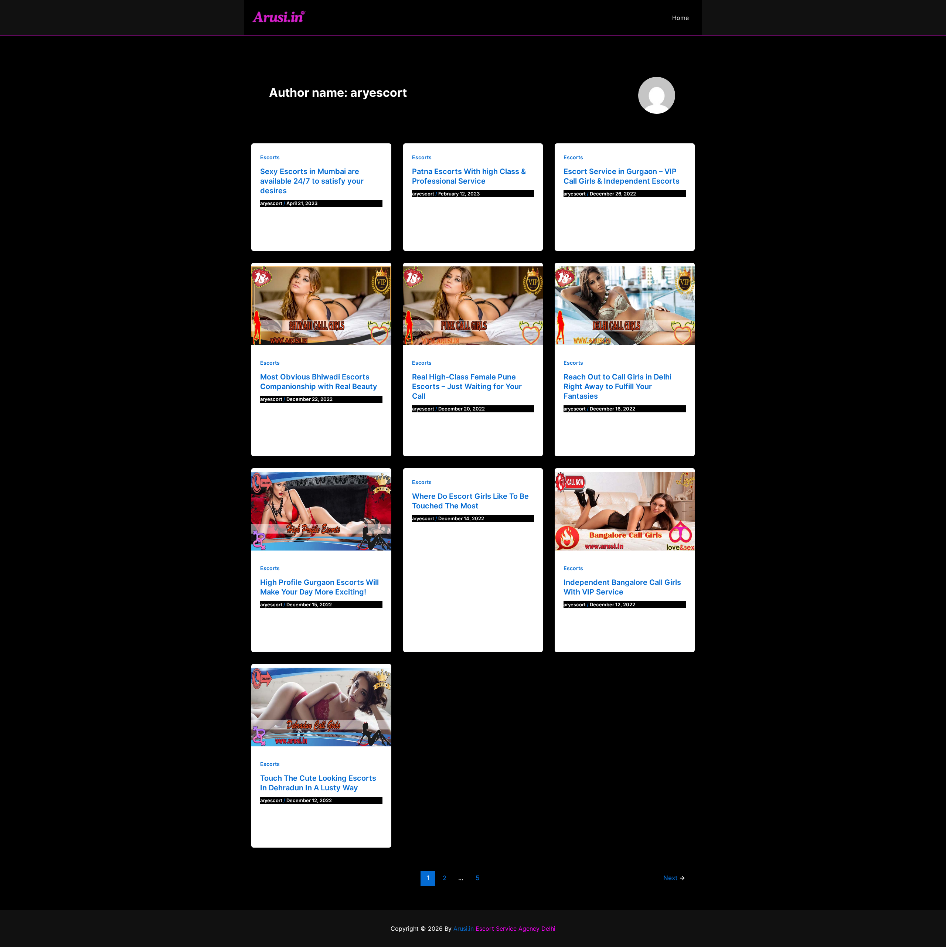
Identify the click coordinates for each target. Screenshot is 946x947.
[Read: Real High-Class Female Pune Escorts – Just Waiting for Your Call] (473, 305)
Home (680, 17)
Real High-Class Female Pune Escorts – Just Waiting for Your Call (467, 386)
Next (674, 878)
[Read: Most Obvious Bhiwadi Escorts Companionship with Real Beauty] (321, 305)
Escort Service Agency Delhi (515, 928)
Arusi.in (463, 928)
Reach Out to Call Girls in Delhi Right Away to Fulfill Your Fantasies (617, 386)
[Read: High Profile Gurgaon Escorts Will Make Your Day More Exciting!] (321, 511)
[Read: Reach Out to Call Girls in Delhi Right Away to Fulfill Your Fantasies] (625, 305)
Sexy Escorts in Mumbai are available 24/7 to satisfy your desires (312, 181)
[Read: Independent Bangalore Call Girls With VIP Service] (625, 511)
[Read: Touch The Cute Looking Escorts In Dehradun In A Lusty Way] (321, 707)
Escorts (270, 157)
